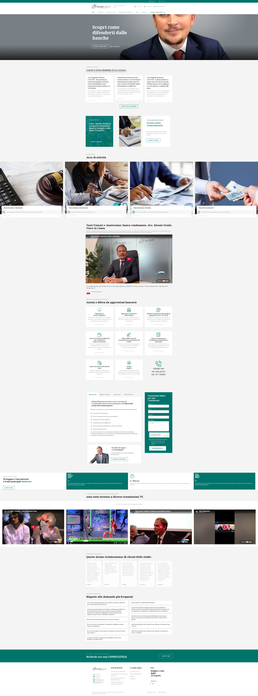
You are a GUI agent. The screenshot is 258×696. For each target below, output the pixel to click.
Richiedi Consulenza (156, 12)
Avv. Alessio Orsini (134, 671)
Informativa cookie (151, 692)
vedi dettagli (99, 324)
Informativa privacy (162, 692)
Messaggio (151, 420)
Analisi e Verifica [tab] (105, 394)
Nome (150, 404)
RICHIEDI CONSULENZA (100, 46)
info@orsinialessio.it (160, 6)
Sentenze (132, 676)
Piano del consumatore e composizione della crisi (117, 683)
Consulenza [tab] (93, 394)
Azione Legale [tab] (129, 394)
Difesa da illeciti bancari (125, 12)
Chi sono (100, 12)
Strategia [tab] (118, 394)
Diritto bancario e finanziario (118, 671)
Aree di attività (110, 12)
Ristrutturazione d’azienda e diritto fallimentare (118, 679)
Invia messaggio (157, 448)
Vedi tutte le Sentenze (129, 106)
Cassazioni (132, 678)
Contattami (9, 488)
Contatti (144, 12)
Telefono (150, 415)
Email (150, 409)
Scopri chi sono (153, 140)
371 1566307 (148, 6)
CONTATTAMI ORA (96, 142)
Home (93, 12)
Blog (137, 12)
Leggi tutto (91, 100)
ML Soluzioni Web (101, 693)
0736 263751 (139, 6)
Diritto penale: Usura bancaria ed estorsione (119, 674)
